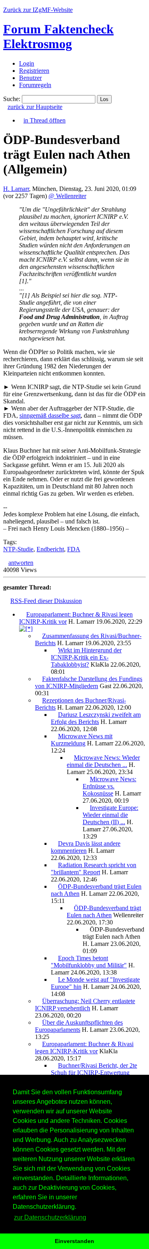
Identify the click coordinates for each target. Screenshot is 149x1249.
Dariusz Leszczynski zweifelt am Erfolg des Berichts (96, 718)
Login (26, 63)
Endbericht (50, 549)
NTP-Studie (18, 549)
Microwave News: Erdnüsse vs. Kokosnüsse (109, 786)
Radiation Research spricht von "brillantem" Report (93, 868)
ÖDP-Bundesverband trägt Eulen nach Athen (104, 911)
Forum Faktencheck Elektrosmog (58, 36)
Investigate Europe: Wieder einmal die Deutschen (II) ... (110, 814)
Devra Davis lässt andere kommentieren (85, 847)
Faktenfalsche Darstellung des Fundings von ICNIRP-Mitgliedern (88, 682)
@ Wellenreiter (67, 196)
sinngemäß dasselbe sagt (50, 415)
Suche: (11, 98)
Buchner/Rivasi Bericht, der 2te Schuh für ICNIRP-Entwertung (94, 1069)
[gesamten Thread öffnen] (26, 628)
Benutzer (30, 77)
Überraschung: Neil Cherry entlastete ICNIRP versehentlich (85, 1005)
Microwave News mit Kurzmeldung (81, 740)
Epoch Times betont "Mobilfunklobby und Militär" (89, 962)
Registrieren (34, 70)
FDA (73, 549)
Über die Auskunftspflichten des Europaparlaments (79, 1026)
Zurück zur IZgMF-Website (38, 9)
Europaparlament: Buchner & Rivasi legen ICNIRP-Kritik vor (84, 1047)
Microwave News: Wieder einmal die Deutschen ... (103, 761)
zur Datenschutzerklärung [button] (50, 1217)
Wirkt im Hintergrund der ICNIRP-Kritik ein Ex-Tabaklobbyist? (86, 657)
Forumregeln (35, 85)
